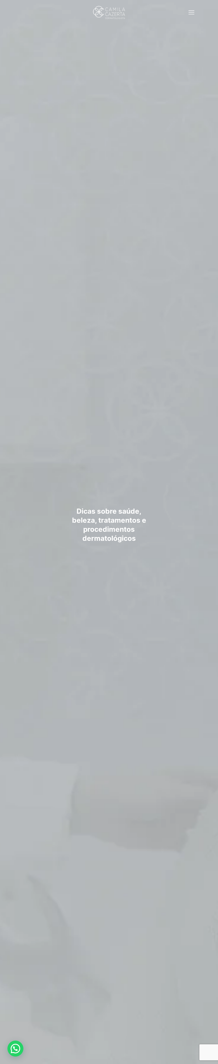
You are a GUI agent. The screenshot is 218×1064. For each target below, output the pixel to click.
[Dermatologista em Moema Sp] (109, 12)
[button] (15, 1049)
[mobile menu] (191, 11)
